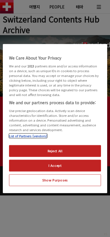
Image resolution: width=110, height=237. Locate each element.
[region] (55, 118)
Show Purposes (54, 179)
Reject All (55, 151)
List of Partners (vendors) (28, 136)
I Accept (55, 165)
